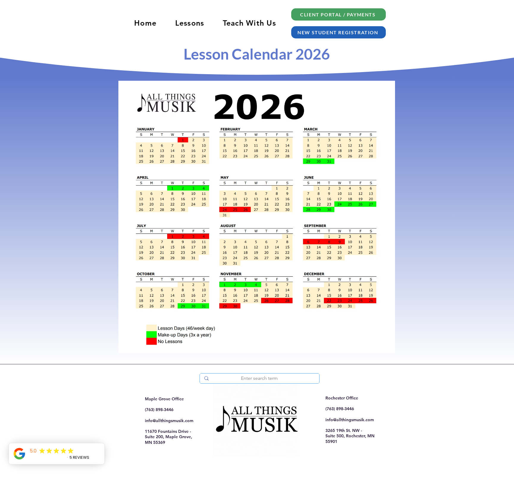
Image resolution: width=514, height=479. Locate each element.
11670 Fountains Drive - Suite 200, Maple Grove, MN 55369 (168, 437)
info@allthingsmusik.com (169, 420)
